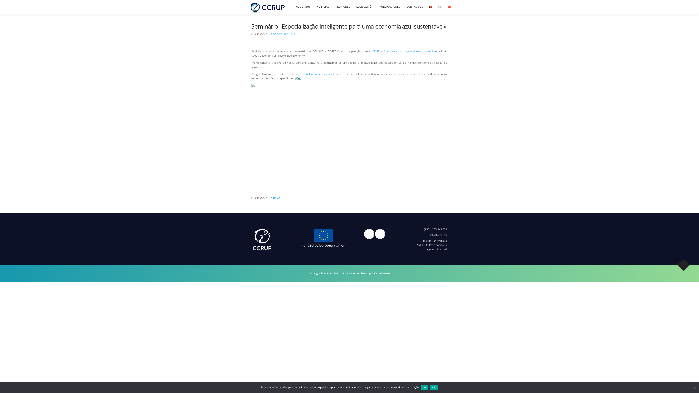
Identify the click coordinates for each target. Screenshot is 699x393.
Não (434, 387)
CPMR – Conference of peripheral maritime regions (404, 51)
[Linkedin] (381, 234)
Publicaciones (390, 6)
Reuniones (343, 6)
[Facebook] (370, 234)
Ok (424, 387)
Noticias (323, 6)
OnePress (355, 273)
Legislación (364, 6)
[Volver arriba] (683, 265)
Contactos (414, 6)
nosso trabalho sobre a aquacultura (316, 74)
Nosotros (303, 6)
